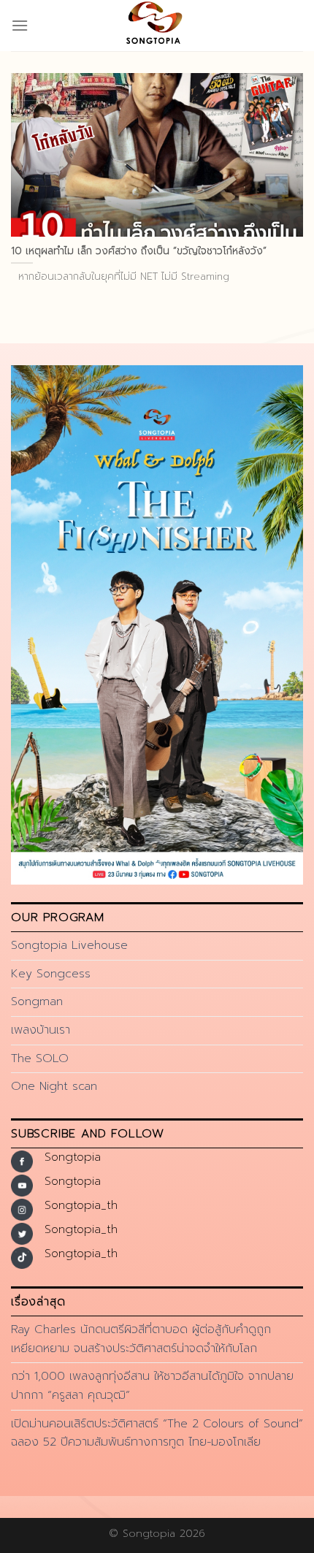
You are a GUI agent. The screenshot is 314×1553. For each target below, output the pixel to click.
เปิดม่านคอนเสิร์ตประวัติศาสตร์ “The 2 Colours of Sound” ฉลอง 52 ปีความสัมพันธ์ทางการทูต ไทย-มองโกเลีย (157, 1433)
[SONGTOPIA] (157, 25)
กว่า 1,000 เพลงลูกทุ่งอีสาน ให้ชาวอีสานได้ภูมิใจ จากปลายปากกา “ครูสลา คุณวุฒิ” (152, 1385)
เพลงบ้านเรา (40, 1030)
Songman (37, 1001)
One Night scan (54, 1086)
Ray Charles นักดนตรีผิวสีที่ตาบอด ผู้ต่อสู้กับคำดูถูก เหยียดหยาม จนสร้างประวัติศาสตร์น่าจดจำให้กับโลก (141, 1339)
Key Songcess (51, 973)
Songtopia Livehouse (69, 945)
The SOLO (40, 1058)
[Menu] (19, 25)
